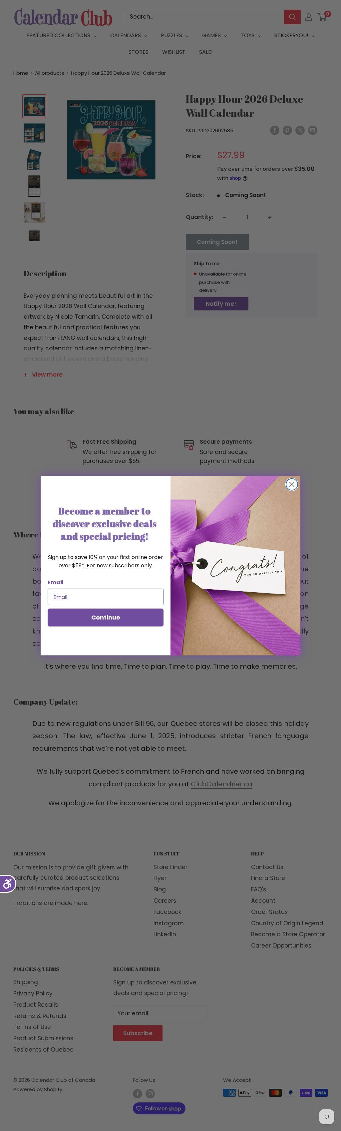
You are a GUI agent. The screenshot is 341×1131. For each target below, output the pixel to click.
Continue (105, 617)
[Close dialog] (292, 484)
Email (56, 582)
